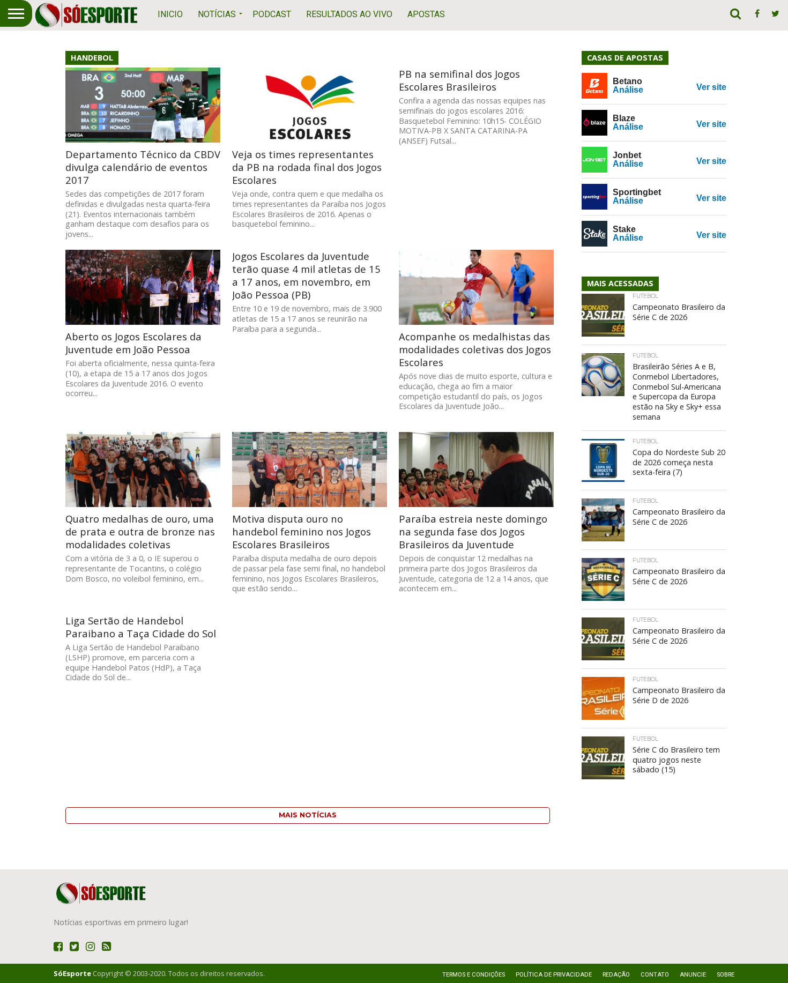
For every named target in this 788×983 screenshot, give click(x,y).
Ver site (711, 87)
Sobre (725, 974)
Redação (616, 974)
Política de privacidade (554, 974)
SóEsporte (72, 973)
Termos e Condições (473, 974)
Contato (655, 974)
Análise (628, 89)
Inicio (170, 14)
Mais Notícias (308, 815)
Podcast (271, 14)
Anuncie (693, 974)
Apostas (426, 14)
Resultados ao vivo (349, 14)
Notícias (217, 14)
